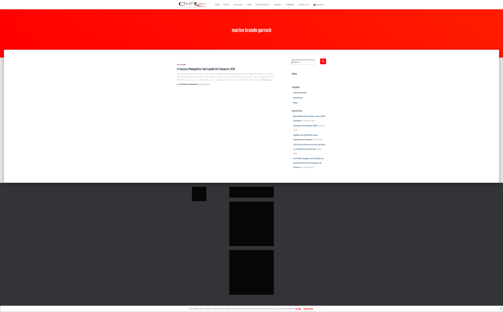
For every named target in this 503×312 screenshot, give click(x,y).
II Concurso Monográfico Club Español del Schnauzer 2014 (206, 69)
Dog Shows (181, 65)
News (249, 5)
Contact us (303, 5)
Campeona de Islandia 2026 (305, 126)
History (226, 5)
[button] (242, 5)
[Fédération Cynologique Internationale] (199, 194)
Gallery (277, 5)
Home (217, 5)
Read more (266, 80)
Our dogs (238, 5)
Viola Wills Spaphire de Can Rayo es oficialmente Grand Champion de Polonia (308, 162)
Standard (290, 5)
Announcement (299, 93)
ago (204, 84)
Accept (298, 309)
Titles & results (262, 5)
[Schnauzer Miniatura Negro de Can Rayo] (192, 4)
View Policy (308, 309)
